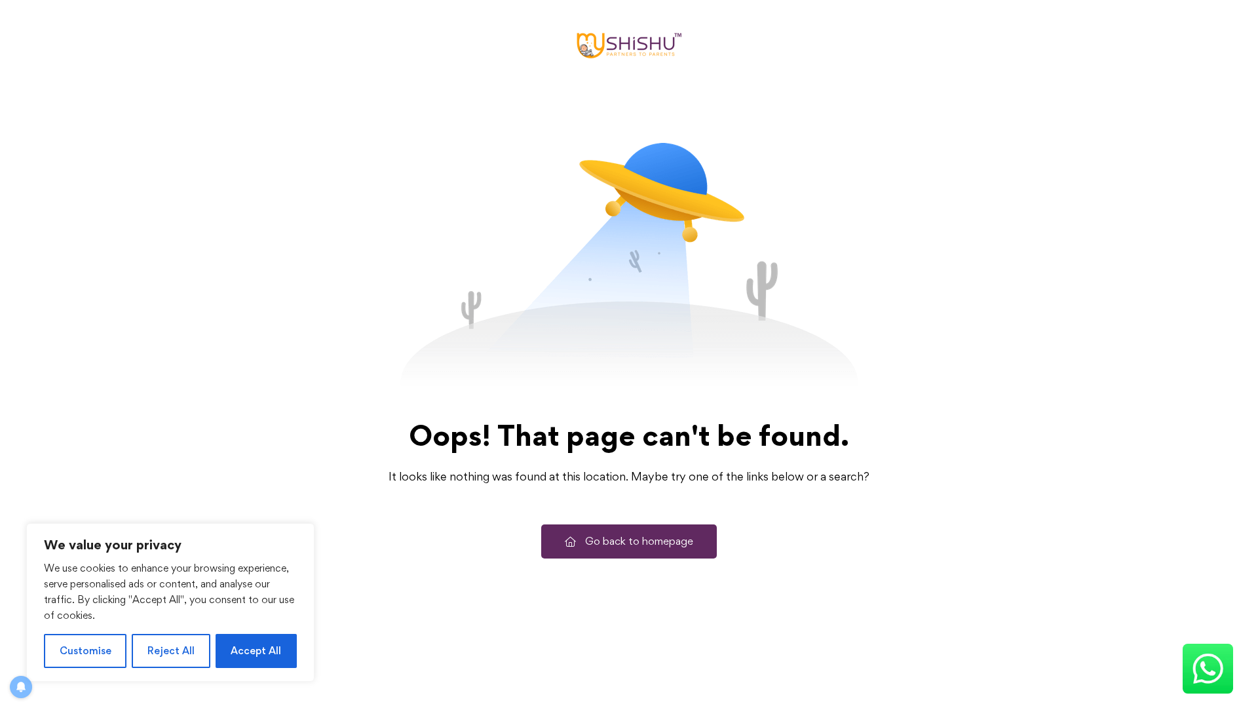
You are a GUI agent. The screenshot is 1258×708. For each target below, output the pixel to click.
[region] (170, 602)
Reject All (171, 650)
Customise (85, 650)
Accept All (256, 650)
